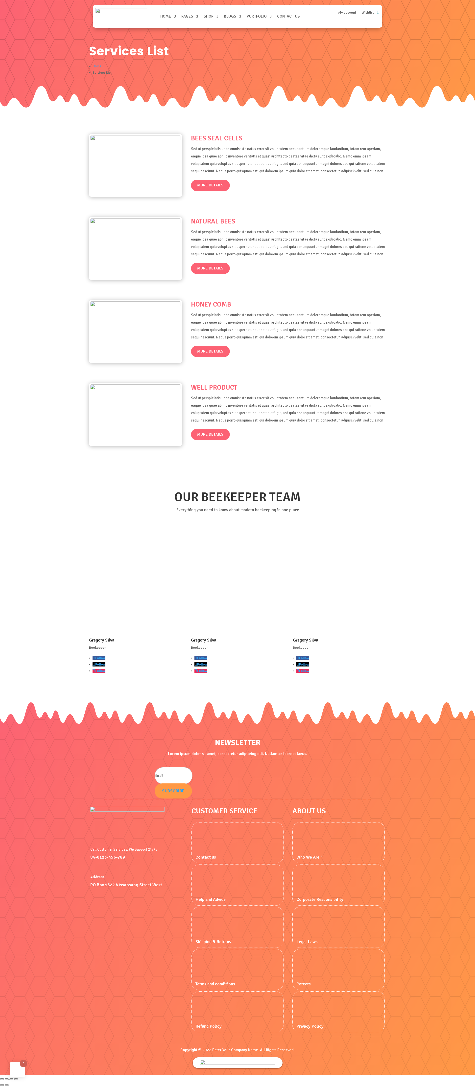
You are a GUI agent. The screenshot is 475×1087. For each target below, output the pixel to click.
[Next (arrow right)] (7, 1085)
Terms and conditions (215, 984)
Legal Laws (307, 941)
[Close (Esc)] (16, 1079)
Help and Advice (210, 899)
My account (347, 13)
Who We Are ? (309, 857)
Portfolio (257, 16)
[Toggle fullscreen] (7, 1079)
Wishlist (368, 13)
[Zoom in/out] (2, 1079)
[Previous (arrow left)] (2, 1085)
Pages (187, 16)
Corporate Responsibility (319, 899)
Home (165, 16)
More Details (210, 185)
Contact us (288, 16)
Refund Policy (208, 1026)
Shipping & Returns (213, 941)
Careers (303, 984)
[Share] (11, 1079)
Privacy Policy (310, 1026)
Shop (209, 16)
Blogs (230, 16)
